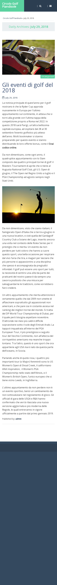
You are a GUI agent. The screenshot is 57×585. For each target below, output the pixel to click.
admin (18, 418)
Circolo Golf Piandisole (10, 5)
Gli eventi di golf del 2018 (27, 87)
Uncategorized (48, 76)
